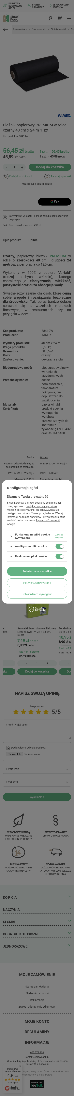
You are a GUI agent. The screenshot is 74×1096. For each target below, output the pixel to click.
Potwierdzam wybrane (37, 582)
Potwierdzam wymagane (37, 594)
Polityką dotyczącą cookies (41, 506)
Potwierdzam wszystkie (37, 571)
